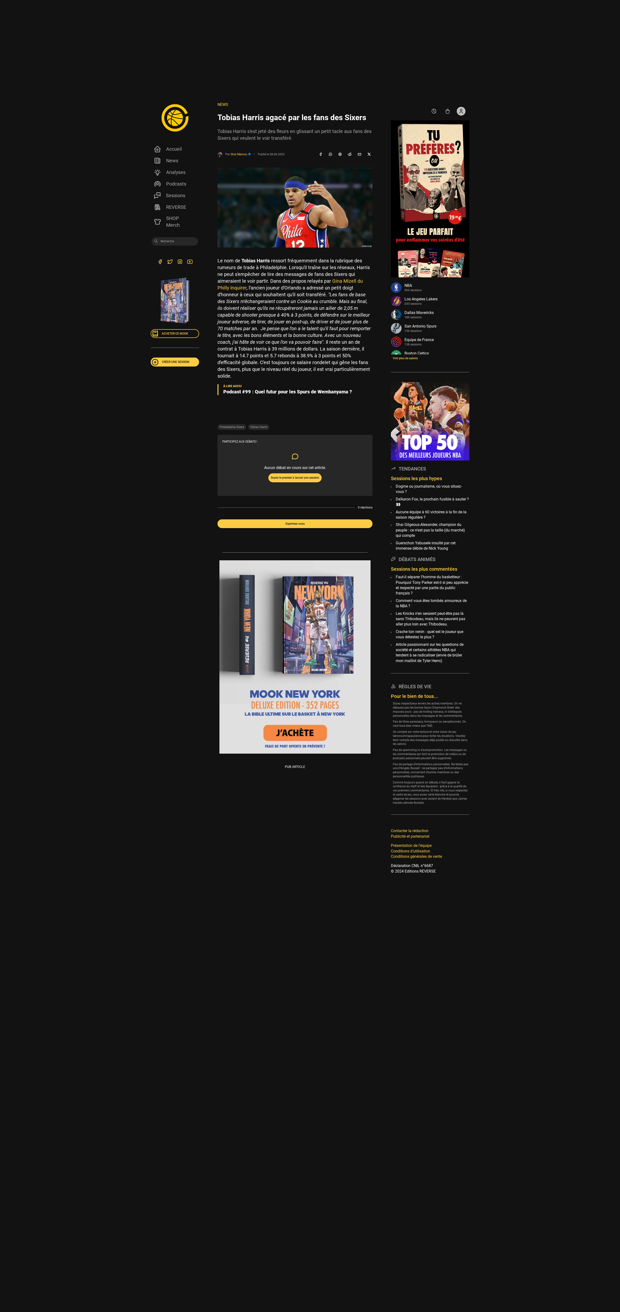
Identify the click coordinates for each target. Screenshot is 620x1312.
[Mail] (359, 154)
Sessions (175, 195)
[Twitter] (169, 262)
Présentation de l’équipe (411, 845)
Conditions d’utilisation (410, 851)
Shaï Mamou (239, 154)
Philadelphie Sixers (231, 427)
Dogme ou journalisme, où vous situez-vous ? (429, 489)
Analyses (176, 172)
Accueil (174, 149)
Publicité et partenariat (410, 836)
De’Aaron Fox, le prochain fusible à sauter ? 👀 (432, 502)
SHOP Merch (173, 221)
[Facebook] (320, 154)
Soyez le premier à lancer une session (295, 477)
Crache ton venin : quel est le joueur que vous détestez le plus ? (429, 634)
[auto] (434, 111)
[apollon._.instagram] (179, 262)
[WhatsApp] (330, 154)
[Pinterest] (340, 154)
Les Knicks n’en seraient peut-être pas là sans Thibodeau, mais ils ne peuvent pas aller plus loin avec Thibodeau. (430, 618)
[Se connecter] (461, 111)
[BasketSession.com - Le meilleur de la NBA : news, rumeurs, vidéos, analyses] (175, 117)
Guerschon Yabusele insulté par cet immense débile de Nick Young (426, 545)
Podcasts (176, 184)
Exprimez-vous (295, 523)
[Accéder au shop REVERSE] (447, 111)
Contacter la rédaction (409, 830)
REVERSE (176, 207)
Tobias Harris (258, 427)
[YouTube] (189, 262)
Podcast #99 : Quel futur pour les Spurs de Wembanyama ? (287, 392)
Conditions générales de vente (416, 856)
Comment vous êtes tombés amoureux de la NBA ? (431, 603)
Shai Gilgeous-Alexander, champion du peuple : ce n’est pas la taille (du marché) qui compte (430, 530)
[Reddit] (349, 154)
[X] (369, 154)
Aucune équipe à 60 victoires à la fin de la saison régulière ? (431, 514)
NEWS (222, 104)
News (172, 161)
